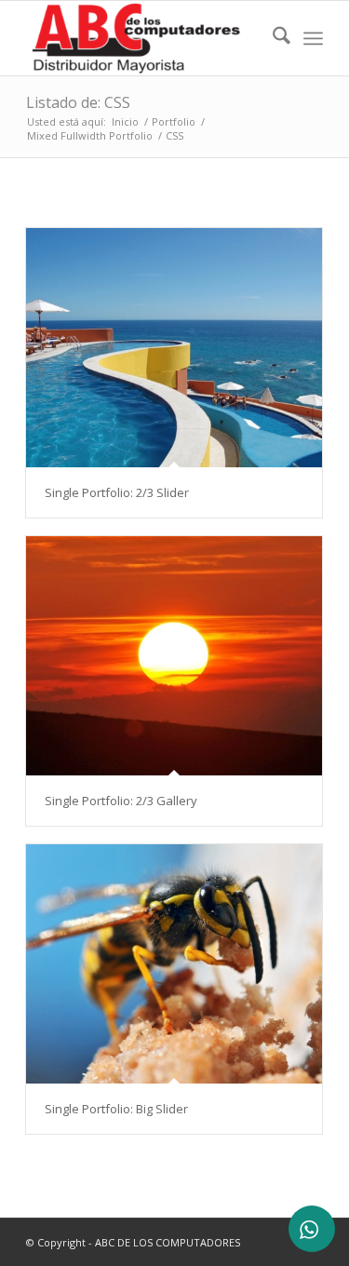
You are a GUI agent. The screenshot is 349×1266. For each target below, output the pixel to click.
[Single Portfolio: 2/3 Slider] (174, 347)
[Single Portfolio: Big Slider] (174, 964)
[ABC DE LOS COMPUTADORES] (144, 38)
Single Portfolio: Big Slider (116, 1108)
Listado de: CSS (78, 102)
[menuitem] (272, 38)
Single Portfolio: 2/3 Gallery (121, 800)
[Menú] (313, 38)
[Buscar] (272, 38)
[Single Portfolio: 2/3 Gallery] (174, 655)
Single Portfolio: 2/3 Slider (117, 492)
